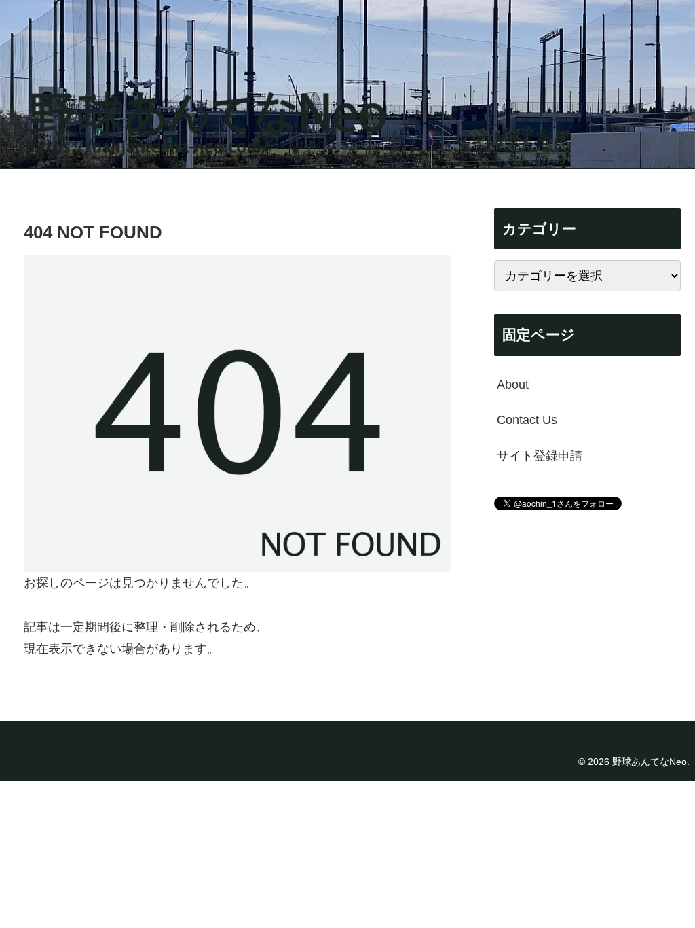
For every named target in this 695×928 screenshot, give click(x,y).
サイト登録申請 (539, 456)
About (513, 384)
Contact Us (527, 420)
